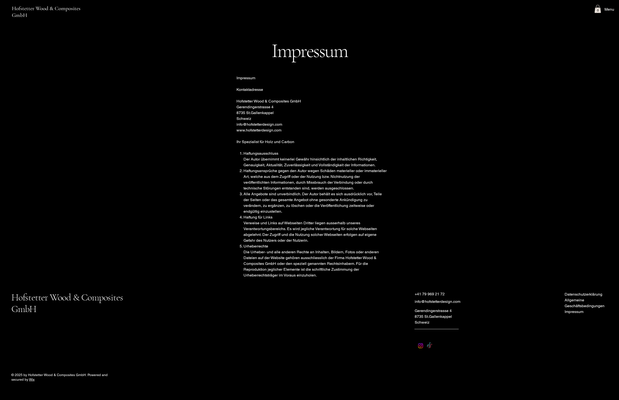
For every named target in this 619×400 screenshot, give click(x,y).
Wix (32, 379)
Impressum (574, 311)
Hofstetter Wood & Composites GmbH (46, 12)
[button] (597, 9)
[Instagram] (420, 345)
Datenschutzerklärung (583, 294)
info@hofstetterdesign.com (259, 124)
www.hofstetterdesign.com (258, 130)
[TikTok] (429, 345)
